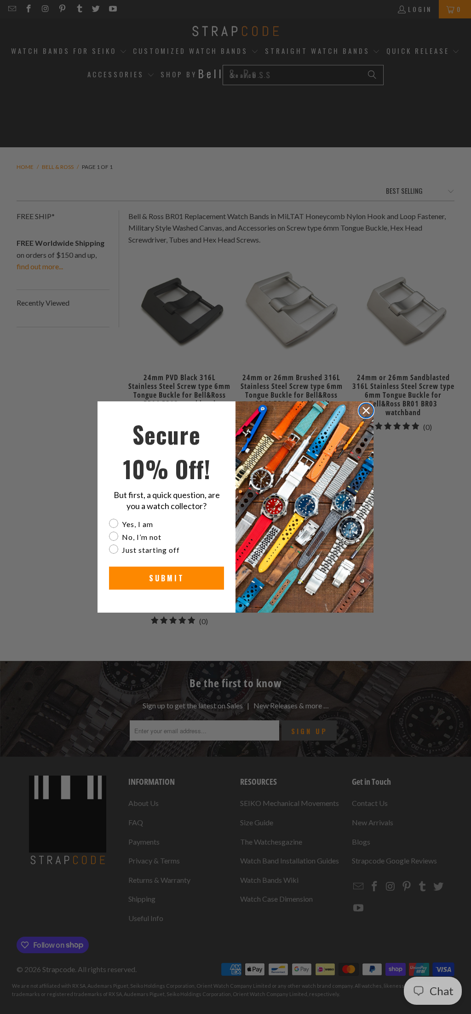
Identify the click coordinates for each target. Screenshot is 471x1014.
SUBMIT (166, 578)
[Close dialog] (366, 410)
